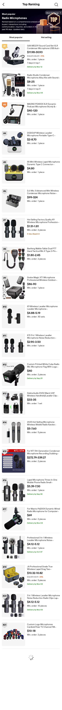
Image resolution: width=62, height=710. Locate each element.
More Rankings (52, 13)
